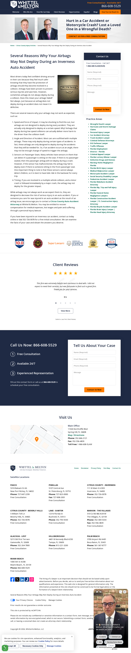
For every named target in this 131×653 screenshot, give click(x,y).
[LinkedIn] (22, 579)
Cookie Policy (40, 600)
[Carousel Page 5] (75, 303)
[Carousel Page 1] (56, 303)
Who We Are (28, 12)
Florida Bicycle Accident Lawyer (103, 207)
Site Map (106, 468)
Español (86, 12)
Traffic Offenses (97, 146)
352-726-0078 (100, 494)
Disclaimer (85, 468)
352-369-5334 (100, 520)
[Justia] (27, 579)
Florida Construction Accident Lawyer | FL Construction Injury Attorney (104, 201)
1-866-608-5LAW (84, 444)
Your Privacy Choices (24, 600)
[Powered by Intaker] (115, 649)
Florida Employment (99, 149)
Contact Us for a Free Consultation (87, 36)
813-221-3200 (62, 545)
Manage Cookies (55, 600)
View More (65, 311)
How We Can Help (43, 12)
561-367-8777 (100, 545)
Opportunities (74, 12)
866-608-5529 (111, 6)
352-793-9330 (62, 520)
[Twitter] (17, 579)
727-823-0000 (62, 494)
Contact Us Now (102, 109)
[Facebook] (12, 579)
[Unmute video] (97, 591)
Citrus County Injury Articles (26, 45)
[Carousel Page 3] (65, 303)
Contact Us (116, 468)
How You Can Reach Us (110, 12)
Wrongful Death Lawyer (100, 124)
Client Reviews (59, 12)
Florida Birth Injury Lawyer (101, 168)
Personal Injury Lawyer (100, 132)
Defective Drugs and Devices (102, 160)
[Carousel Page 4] (70, 303)
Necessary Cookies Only (32, 646)
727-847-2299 (24, 494)
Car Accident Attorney (99, 135)
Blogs (96, 12)
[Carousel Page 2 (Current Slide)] (60, 303)
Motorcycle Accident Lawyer (102, 173)
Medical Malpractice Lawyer (102, 171)
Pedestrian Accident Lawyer (102, 179)
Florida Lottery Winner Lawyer (103, 157)
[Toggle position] (120, 591)
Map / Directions (76, 435)
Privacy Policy (96, 468)
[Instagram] (32, 579)
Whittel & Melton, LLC (35, 629)
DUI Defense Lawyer (99, 143)
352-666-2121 (81, 438)
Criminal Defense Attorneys (102, 140)
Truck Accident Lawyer (100, 138)
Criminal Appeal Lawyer (100, 154)
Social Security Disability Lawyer (104, 176)
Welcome (15, 12)
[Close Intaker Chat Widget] (124, 591)
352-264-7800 (24, 545)
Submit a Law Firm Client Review (65, 319)
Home (12, 45)
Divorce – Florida (97, 151)
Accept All (11, 646)
